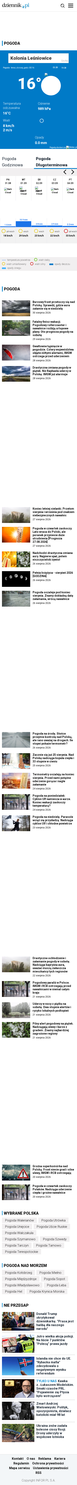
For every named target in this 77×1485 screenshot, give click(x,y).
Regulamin (21, 1463)
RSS (38, 1473)
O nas (31, 1459)
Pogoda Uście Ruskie (52, 1227)
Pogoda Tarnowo (48, 1245)
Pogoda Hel (13, 1291)
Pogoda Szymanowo (20, 1239)
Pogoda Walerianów (19, 1220)
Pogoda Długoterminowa (51, 161)
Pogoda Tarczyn (17, 1245)
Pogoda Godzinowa (12, 161)
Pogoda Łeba (56, 1285)
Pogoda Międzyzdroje (21, 1279)
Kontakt (17, 1459)
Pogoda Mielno (50, 1273)
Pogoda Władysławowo (22, 1285)
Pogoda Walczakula (19, 1233)
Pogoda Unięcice (17, 1227)
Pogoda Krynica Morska (46, 1291)
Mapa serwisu (19, 1468)
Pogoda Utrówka (53, 1220)
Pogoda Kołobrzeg (18, 1273)
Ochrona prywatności (48, 1463)
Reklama (44, 1459)
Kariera (59, 1459)
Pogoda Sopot (54, 1279)
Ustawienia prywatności (50, 1468)
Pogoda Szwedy (55, 1239)
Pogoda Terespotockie (21, 1252)
